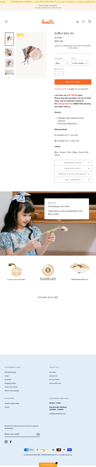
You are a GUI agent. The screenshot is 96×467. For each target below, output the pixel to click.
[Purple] (11, 338)
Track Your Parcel (11, 387)
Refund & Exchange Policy (73, 174)
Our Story (52, 372)
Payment (8, 380)
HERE (75, 103)
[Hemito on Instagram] (6, 441)
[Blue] (7, 338)
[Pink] (14, 338)
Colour (58, 58)
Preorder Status (73, 163)
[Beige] (17, 338)
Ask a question (73, 180)
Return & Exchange (12, 391)
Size (73, 58)
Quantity (59, 69)
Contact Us (53, 376)
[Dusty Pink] (11, 341)
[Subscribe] (38, 434)
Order (7, 376)
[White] (14, 341)
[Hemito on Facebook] (10, 441)
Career (7, 407)
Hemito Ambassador (12, 403)
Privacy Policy (54, 380)
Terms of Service (55, 383)
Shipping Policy (73, 168)
